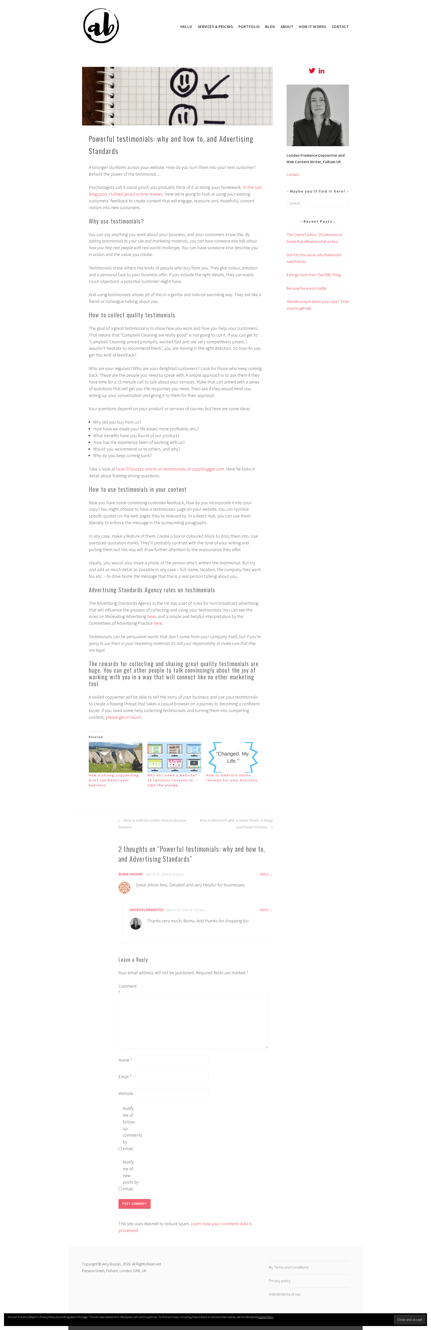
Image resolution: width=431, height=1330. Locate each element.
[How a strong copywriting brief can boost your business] (115, 757)
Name (125, 1060)
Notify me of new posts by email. (131, 1175)
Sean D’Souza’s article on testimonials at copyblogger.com (170, 469)
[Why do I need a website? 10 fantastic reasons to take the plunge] (174, 757)
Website (125, 1093)
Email (124, 1077)
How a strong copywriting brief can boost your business (114, 780)
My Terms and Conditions (288, 1267)
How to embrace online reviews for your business (152, 823)
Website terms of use (284, 1294)
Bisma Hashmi (130, 874)
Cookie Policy (265, 1317)
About (287, 26)
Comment (126, 989)
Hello (186, 26)
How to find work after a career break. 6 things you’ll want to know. (236, 823)
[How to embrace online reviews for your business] (233, 757)
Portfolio (249, 26)
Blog (270, 26)
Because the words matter (307, 288)
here (151, 616)
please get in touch (123, 717)
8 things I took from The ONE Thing (314, 274)
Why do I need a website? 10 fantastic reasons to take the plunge (172, 780)
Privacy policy (280, 1280)
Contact (340, 26)
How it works (312, 26)
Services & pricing (215, 26)
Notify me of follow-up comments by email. (131, 1128)
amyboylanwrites (146, 909)
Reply (264, 874)
